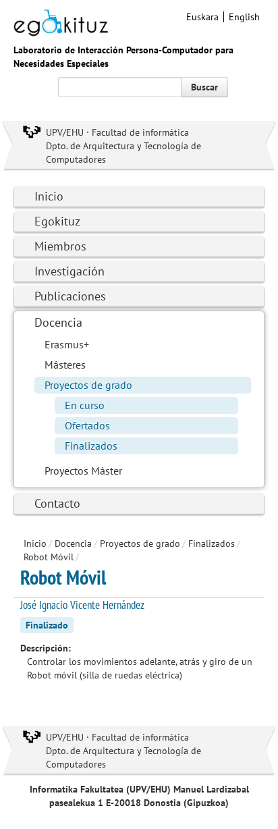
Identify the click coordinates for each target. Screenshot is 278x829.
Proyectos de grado (88, 385)
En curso (85, 405)
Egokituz (57, 221)
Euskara (202, 16)
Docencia (58, 322)
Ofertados (87, 425)
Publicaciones (70, 296)
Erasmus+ (67, 344)
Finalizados (91, 445)
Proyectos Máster (83, 470)
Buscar (204, 87)
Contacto (57, 503)
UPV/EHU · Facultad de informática (117, 132)
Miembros (60, 246)
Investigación (69, 271)
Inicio (48, 196)
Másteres (65, 364)
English (244, 16)
